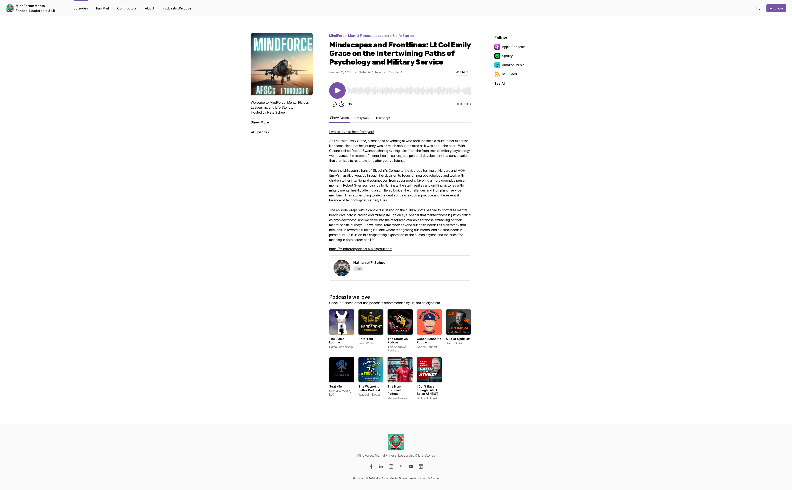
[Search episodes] (758, 8)
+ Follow (776, 8)
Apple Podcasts (514, 47)
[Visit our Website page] (421, 466)
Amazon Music (513, 65)
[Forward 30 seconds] (341, 104)
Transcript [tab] (382, 118)
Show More (260, 122)
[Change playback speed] (350, 104)
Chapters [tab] (362, 118)
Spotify (507, 56)
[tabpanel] (400, 192)
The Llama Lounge (336, 340)
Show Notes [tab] (339, 118)
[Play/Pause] (337, 90)
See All (500, 83)
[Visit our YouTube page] (411, 466)
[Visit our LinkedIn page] (381, 466)
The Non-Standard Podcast (395, 390)
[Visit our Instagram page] (391, 466)
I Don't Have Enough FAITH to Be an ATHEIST (429, 390)
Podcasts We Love (177, 8)
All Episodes (260, 132)
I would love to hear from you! (351, 132)
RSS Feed (509, 74)
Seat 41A (335, 386)
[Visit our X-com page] (401, 466)
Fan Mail (102, 8)
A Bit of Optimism (458, 339)
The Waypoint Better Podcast (369, 388)
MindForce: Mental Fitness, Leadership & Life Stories (37, 8)
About (149, 8)
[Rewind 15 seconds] (334, 104)
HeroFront (365, 339)
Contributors (127, 8)
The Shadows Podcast (398, 340)
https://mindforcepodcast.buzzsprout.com (360, 249)
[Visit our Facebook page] (371, 466)
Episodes (81, 8)
